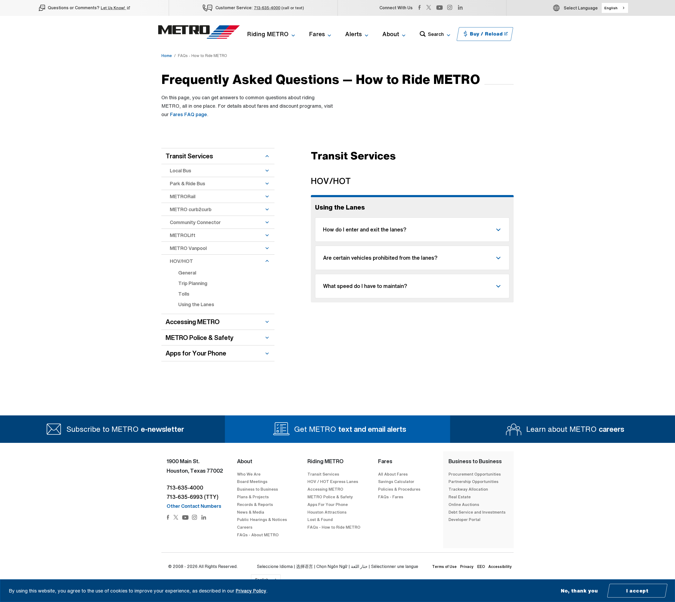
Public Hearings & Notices (262, 519)
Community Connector (195, 222)
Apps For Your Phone (327, 504)
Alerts (353, 34)
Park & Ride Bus (187, 183)
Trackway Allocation (468, 489)
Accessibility (500, 566)
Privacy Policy (251, 590)
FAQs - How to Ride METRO (333, 527)
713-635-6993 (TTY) (192, 497)
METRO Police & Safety (199, 337)
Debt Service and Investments (477, 512)
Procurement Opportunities (475, 474)
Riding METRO (267, 34)
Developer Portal (464, 519)
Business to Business (257, 489)
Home (166, 55)
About (390, 34)
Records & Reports (255, 504)
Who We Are (249, 474)
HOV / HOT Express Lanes (332, 481)
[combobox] (614, 8)
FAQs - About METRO (258, 535)
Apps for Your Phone (196, 353)
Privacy (467, 566)
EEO (481, 566)
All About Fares (393, 474)
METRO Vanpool (188, 248)
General (187, 272)
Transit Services (189, 156)
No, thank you (579, 590)
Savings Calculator (396, 481)
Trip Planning (192, 283)
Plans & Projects (253, 497)
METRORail (182, 196)
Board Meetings (252, 481)
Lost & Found (320, 519)
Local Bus (180, 170)
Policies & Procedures (399, 489)
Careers (244, 527)
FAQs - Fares (390, 497)
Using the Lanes (196, 304)
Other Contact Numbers (194, 506)
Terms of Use (444, 566)
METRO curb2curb (190, 209)
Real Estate (460, 497)
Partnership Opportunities (473, 481)
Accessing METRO (193, 321)
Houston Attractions (326, 512)
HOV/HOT (181, 261)
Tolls (183, 293)
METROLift (182, 235)
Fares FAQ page (188, 114)
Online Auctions (464, 504)
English (611, 8)
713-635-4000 (267, 8)
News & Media (250, 512)
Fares (317, 34)
